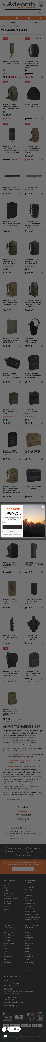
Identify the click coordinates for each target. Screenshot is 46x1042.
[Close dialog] (43, 507)
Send (12, 527)
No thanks (12, 531)
